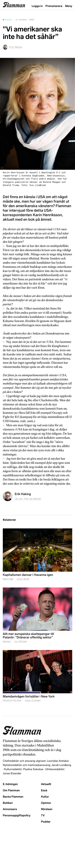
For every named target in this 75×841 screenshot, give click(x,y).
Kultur (8, 20)
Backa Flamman (13, 796)
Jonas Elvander (33, 700)
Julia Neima (23, 579)
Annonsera (10, 809)
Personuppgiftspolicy (16, 815)
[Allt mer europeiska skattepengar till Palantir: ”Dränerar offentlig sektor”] (37, 609)
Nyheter (7, 641)
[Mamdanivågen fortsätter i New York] (37, 671)
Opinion (46, 803)
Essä (44, 790)
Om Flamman (11, 790)
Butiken (8, 803)
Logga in (37, 6)
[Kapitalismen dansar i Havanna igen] (37, 550)
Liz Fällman (20, 641)
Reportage (8, 579)
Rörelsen (46, 809)
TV (43, 815)
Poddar (46, 821)
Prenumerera (54, 6)
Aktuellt (7, 700)
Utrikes (17, 700)
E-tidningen (10, 784)
